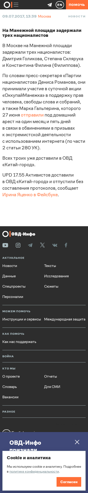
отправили (32, 115)
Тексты (50, 266)
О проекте (11, 376)
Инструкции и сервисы (21, 319)
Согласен (68, 481)
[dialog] (44, 471)
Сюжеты (51, 286)
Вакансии (10, 397)
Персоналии (12, 297)
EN (59, 5)
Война (8, 356)
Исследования (56, 276)
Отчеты (50, 376)
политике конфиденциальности (34, 471)
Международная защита (64, 319)
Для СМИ (52, 387)
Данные (9, 276)
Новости (77, 16)
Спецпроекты (14, 286)
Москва (44, 16)
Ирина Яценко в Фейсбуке (30, 195)
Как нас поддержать (19, 342)
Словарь (9, 387)
